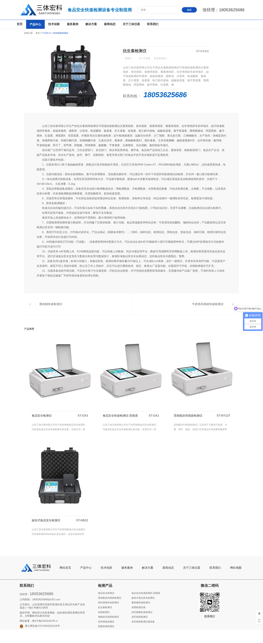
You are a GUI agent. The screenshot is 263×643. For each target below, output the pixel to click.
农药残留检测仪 (140, 616)
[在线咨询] (259, 613)
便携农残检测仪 (106, 626)
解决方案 (147, 567)
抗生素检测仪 (105, 607)
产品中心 (46, 33)
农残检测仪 (104, 612)
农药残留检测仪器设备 (143, 621)
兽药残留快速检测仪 (108, 602)
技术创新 (106, 567)
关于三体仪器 (191, 567)
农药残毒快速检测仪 (142, 612)
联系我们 (215, 567)
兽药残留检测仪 (60, 33)
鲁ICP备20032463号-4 (45, 620)
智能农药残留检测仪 (108, 616)
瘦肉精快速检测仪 (141, 602)
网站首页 (65, 567)
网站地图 (236, 567)
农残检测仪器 (138, 607)
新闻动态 (168, 567)
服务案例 (127, 567)
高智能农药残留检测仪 (109, 598)
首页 (37, 33)
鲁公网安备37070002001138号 (42, 625)
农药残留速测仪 (106, 621)
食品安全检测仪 (106, 593)
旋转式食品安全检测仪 (143, 598)
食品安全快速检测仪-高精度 (146, 593)
